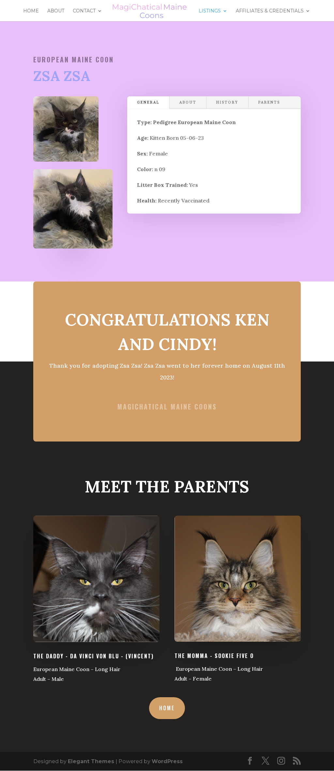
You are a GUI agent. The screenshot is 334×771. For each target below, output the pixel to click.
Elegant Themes (91, 761)
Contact (84, 11)
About (55, 11)
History (227, 102)
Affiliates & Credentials (270, 11)
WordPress (167, 761)
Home (31, 11)
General (148, 102)
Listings (210, 11)
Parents (269, 102)
